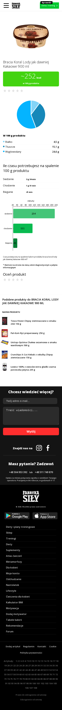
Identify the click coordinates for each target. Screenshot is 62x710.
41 (17, 670)
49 (41, 670)
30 (38, 665)
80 (26, 679)
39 (11, 670)
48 (38, 670)
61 (23, 674)
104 (51, 683)
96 (21, 683)
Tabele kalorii (14, 619)
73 (5, 679)
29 (35, 665)
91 (6, 683)
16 (51, 661)
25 (23, 665)
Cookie (52, 646)
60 (20, 674)
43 (23, 670)
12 (39, 661)
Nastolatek (12, 585)
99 (30, 683)
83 (35, 679)
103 (46, 683)
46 (32, 670)
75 (11, 679)
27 (29, 665)
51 (47, 670)
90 (56, 679)
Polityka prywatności (31, 652)
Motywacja (12, 608)
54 (56, 670)
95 (18, 683)
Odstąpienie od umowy (31, 699)
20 (8, 665)
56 (8, 674)
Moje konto (13, 573)
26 (26, 665)
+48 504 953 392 (18, 472)
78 (20, 679)
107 (31, 687)
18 (57, 661)
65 (35, 674)
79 (23, 679)
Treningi (11, 538)
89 (53, 679)
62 (26, 674)
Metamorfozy (14, 561)
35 (53, 665)
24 (20, 665)
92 (9, 683)
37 (5, 670)
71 (53, 674)
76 (14, 679)
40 (14, 670)
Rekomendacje (14, 625)
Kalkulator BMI (14, 602)
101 (38, 683)
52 (50, 670)
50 (44, 670)
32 (44, 665)
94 (15, 683)
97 (24, 683)
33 (47, 665)
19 (5, 665)
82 (32, 679)
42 (20, 670)
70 (50, 674)
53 (53, 670)
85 (41, 679)
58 (14, 674)
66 (38, 674)
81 (29, 679)
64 (32, 674)
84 (38, 679)
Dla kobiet (12, 567)
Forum (9, 631)
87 (47, 679)
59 (17, 674)
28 (32, 665)
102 (42, 683)
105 (55, 683)
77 (17, 679)
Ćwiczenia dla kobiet (18, 596)
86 (44, 679)
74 (8, 679)
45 (29, 670)
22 (14, 665)
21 (11, 665)
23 (17, 665)
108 (35, 687)
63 (29, 674)
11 (36, 661)
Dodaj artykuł (13, 646)
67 (41, 674)
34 (50, 665)
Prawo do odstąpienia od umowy (31, 695)
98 (27, 683)
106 (27, 687)
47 (35, 670)
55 (5, 674)
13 (42, 661)
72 (56, 674)
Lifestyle (11, 590)
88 (50, 679)
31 (41, 665)
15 (48, 661)
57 (11, 674)
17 (54, 661)
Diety (9, 544)
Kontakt (41, 646)
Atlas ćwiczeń (14, 556)
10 (33, 661)
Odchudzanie (13, 579)
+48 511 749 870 (44, 472)
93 (12, 683)
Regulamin (28, 646)
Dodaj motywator (16, 614)
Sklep (9, 532)
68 (44, 674)
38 (8, 670)
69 (47, 674)
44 (26, 670)
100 (34, 683)
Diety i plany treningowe (20, 527)
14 (45, 661)
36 (56, 665)
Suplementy (13, 550)
